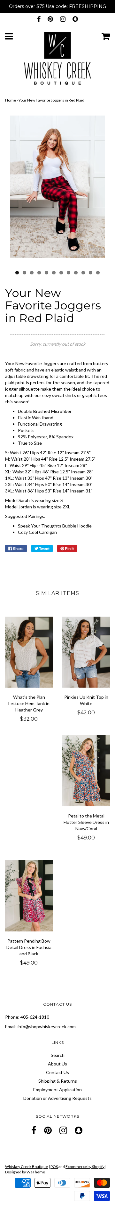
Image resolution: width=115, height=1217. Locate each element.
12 (98, 272)
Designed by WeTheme (25, 1172)
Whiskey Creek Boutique (26, 1166)
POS (54, 1166)
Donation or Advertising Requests (57, 1098)
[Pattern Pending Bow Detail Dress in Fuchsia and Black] (29, 895)
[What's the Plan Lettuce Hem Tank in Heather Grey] (29, 652)
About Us (57, 1063)
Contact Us (57, 1072)
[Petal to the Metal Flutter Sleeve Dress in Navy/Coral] (86, 770)
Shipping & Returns (57, 1081)
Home (10, 100)
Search (58, 1055)
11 (90, 272)
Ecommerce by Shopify (84, 1166)
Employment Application (57, 1089)
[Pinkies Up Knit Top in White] (86, 652)
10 (83, 272)
